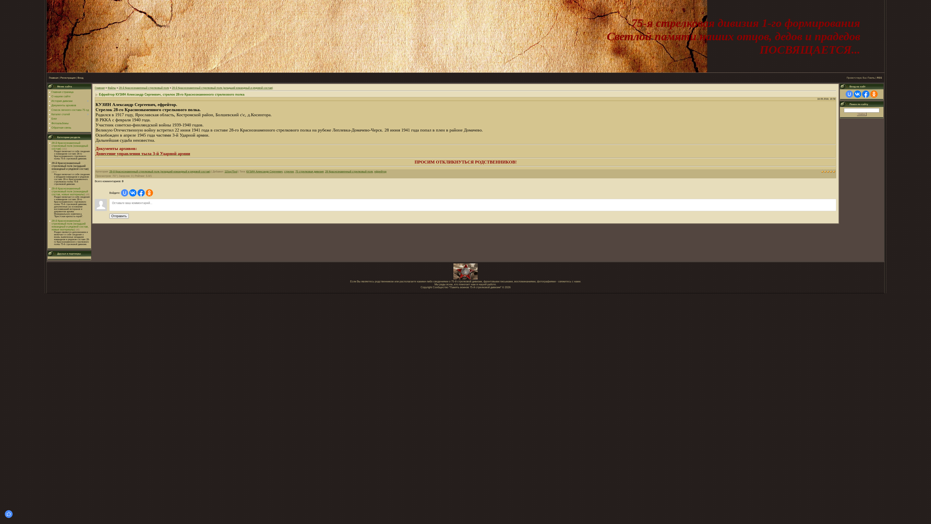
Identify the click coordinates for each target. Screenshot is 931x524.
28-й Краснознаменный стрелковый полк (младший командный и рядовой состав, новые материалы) (70, 225)
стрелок (289, 171)
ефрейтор (380, 171)
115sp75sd (231, 171)
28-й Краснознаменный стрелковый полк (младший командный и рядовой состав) (70, 166)
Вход (80, 77)
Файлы (112, 87)
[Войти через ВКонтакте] (132, 192)
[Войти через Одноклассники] (149, 192)
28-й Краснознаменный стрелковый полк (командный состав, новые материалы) (70, 191)
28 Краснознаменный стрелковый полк (349, 171)
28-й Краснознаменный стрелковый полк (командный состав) (70, 145)
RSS (879, 77)
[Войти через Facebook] (141, 192)
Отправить (119, 216)
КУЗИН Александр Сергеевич (264, 171)
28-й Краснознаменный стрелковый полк (144, 87)
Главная (53, 77)
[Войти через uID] (124, 192)
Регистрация (67, 77)
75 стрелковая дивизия (309, 171)
